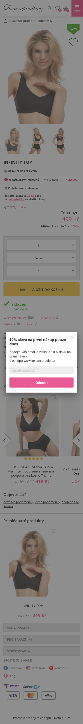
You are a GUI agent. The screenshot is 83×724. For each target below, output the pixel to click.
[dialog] (41, 362)
